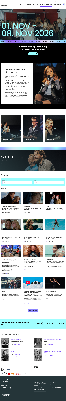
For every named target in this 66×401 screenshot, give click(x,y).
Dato (35, 180)
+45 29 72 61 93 (50, 355)
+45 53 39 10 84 (17, 354)
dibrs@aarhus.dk (17, 344)
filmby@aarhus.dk (7, 388)
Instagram (59, 323)
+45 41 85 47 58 (17, 343)
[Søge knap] (64, 4)
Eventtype (4, 180)
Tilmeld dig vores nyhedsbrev (56, 387)
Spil (24, 4)
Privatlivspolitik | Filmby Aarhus (40, 390)
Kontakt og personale (61, 1)
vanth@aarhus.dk (17, 356)
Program (31, 53)
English (52, 1)
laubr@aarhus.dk (50, 357)
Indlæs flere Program (33, 310)
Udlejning (29, 4)
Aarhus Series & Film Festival (46, 4)
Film (20, 4)
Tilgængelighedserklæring (39, 389)
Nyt (55, 1)
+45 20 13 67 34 (50, 343)
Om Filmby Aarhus (57, 4)
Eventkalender (35, 4)
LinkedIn (48, 323)
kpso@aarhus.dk (50, 344)
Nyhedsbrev (37, 323)
